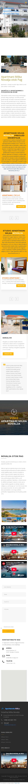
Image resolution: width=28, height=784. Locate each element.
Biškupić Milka (4, 739)
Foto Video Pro (21, 779)
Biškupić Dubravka (6, 742)
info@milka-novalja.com (12, 657)
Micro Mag (12, 779)
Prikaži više (21, 206)
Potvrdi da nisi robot (9, 627)
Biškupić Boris (4, 737)
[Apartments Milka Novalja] (6, 7)
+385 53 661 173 (10, 663)
